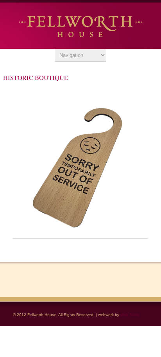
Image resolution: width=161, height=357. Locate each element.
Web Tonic (129, 315)
